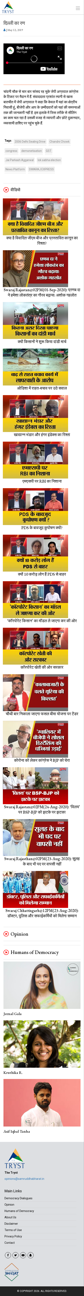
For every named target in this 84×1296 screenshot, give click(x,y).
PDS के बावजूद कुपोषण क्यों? (42, 527)
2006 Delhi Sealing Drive (30, 141)
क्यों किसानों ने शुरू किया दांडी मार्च (42, 341)
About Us (10, 1217)
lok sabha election (49, 160)
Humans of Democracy (35, 952)
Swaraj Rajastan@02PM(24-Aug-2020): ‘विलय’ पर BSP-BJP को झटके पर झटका (42, 809)
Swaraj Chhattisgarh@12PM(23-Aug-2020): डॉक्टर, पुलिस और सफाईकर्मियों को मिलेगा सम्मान (42, 913)
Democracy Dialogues (18, 1198)
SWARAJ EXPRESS (41, 169)
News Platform (15, 169)
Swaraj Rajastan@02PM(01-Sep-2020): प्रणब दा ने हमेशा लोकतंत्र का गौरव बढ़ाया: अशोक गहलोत (42, 292)
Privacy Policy (13, 1236)
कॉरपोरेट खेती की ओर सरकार (42, 667)
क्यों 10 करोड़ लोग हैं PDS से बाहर (42, 574)
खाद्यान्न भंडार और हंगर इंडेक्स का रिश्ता (42, 434)
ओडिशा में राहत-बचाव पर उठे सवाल (42, 388)
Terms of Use (13, 1230)
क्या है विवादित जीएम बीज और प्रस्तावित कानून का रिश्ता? (42, 240)
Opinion (19, 934)
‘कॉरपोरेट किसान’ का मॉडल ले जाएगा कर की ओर (42, 620)
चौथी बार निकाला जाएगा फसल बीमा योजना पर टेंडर (42, 713)
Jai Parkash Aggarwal (20, 160)
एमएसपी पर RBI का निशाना (42, 481)
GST (48, 150)
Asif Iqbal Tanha (16, 1131)
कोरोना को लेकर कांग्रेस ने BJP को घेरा (42, 760)
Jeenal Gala (12, 1013)
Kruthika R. (13, 1072)
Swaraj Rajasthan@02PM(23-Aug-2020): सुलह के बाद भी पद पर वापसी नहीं (42, 861)
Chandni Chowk (60, 141)
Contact (9, 1242)
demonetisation (31, 150)
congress (11, 150)
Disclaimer (11, 1223)
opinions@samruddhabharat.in (24, 1178)
